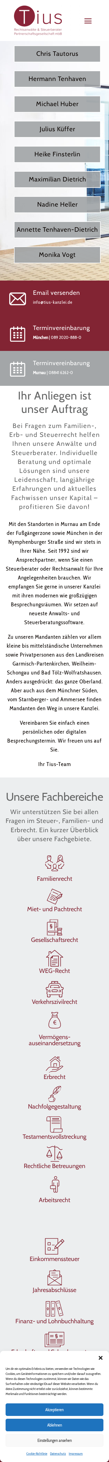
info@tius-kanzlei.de (52, 302)
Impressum (76, 1453)
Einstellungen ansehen (54, 1440)
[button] (100, 1358)
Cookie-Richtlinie (36, 1453)
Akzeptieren (54, 1409)
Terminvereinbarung (61, 328)
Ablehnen (54, 1425)
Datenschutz (58, 1453)
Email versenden (56, 292)
